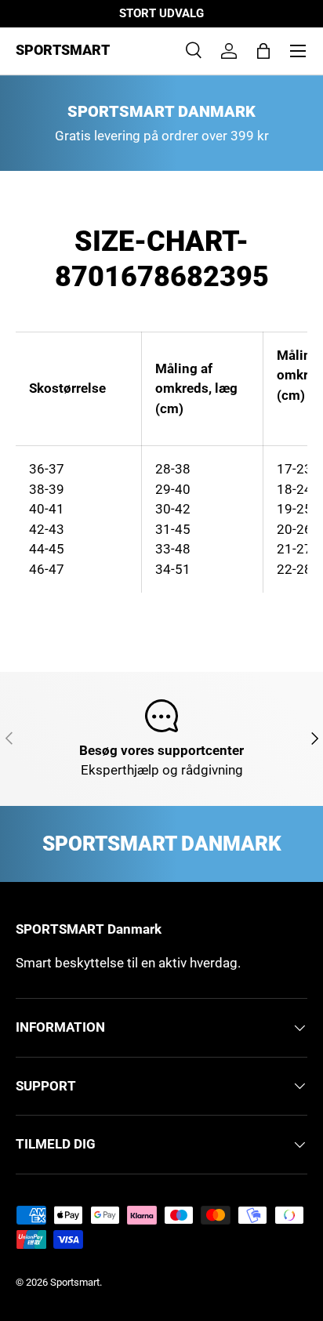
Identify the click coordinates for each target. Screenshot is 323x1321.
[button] (263, 51)
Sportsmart (75, 1282)
